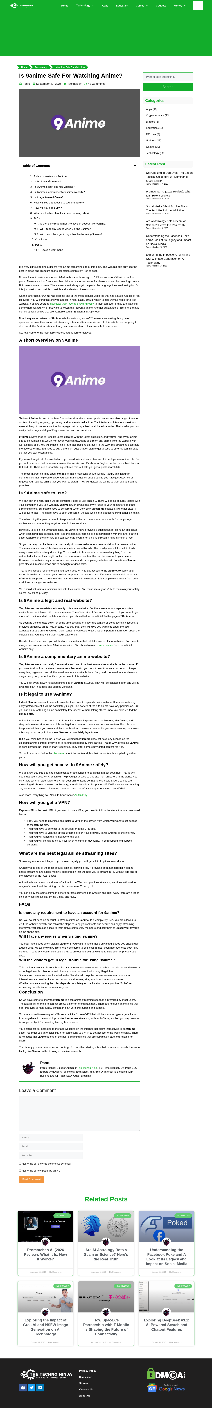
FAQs (37, 218)
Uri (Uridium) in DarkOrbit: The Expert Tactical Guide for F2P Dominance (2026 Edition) (169, 176)
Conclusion (41, 239)
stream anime (105, 645)
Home (64, 5)
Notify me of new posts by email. (41, 1170)
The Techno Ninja (87, 1067)
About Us (84, 1395)
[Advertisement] (106, 34)
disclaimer (59, 753)
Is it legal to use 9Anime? (48, 197)
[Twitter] (31, 1387)
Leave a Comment (52, 249)
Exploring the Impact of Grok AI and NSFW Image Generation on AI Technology (168, 258)
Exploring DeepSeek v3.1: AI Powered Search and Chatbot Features (166, 1325)
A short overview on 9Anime (50, 176)
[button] (135, 165)
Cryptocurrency (155, 115)
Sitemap (84, 1383)
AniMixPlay (80, 795)
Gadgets (161, 5)
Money (178, 5)
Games (140, 5)
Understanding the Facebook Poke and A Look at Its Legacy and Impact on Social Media (168, 240)
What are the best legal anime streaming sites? (61, 213)
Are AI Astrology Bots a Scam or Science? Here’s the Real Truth (106, 1254)
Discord (150, 121)
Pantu (38, 244)
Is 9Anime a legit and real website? (54, 186)
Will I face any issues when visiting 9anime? (65, 228)
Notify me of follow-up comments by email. (46, 1163)
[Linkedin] (40, 1387)
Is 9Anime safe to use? (47, 181)
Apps (105, 5)
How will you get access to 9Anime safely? (59, 202)
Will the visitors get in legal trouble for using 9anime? (71, 234)
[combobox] (168, 76)
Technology (83, 5)
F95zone (151, 134)
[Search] (198, 5)
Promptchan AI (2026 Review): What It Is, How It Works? (45, 1254)
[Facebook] (23, 1387)
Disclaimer (85, 1377)
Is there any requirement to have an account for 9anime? (73, 223)
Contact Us (86, 1389)
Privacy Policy (87, 1370)
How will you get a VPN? (48, 207)
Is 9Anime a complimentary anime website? (59, 192)
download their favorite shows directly (72, 303)
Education (122, 5)
